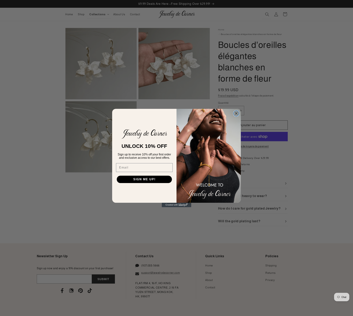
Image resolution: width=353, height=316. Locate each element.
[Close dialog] (236, 113)
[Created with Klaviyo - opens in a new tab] (176, 205)
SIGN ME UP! (144, 179)
